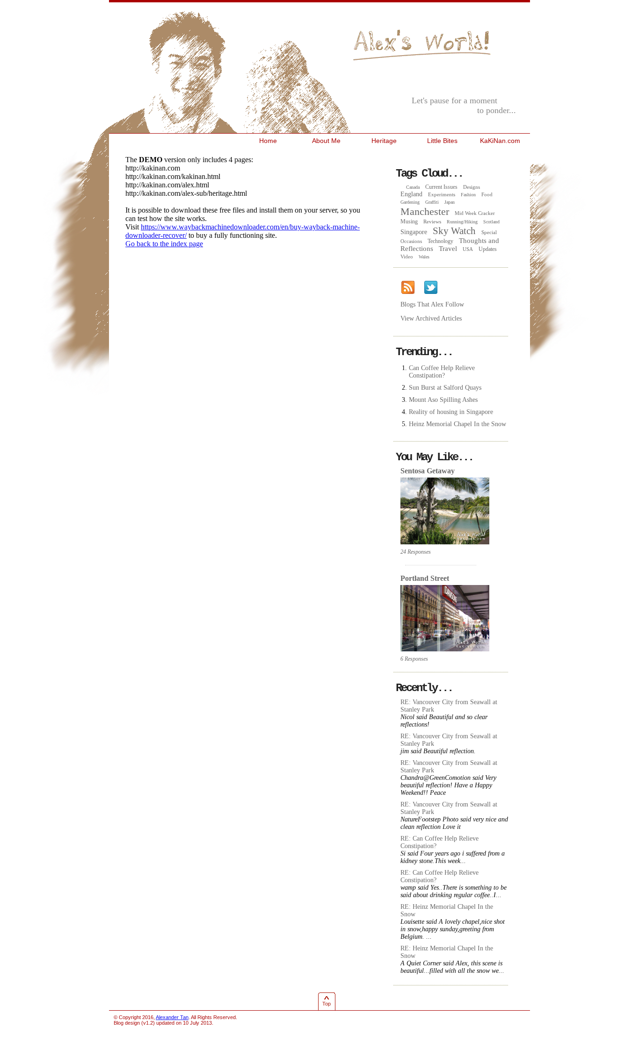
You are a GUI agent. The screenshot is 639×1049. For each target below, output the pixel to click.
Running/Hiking (462, 221)
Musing (409, 221)
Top (326, 1003)
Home (268, 140)
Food (487, 194)
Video (406, 256)
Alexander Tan (172, 1017)
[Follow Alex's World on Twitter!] (430, 287)
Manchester (424, 211)
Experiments (441, 194)
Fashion (468, 194)
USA (468, 249)
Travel (448, 248)
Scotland (491, 221)
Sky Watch (454, 230)
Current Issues (441, 187)
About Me (326, 140)
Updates (488, 249)
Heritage (384, 140)
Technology (440, 241)
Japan (449, 202)
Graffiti (432, 202)
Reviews (432, 221)
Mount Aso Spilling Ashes (443, 399)
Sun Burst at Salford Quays (445, 387)
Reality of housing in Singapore (451, 411)
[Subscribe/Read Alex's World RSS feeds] (407, 287)
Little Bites (442, 140)
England (411, 194)
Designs (471, 187)
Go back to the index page (164, 244)
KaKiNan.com (500, 140)
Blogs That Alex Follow (432, 304)
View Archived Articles (431, 318)
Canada (413, 187)
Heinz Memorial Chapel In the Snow (457, 424)
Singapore (413, 231)
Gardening (410, 202)
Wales (424, 256)
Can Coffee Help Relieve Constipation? (442, 371)
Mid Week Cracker (475, 213)
